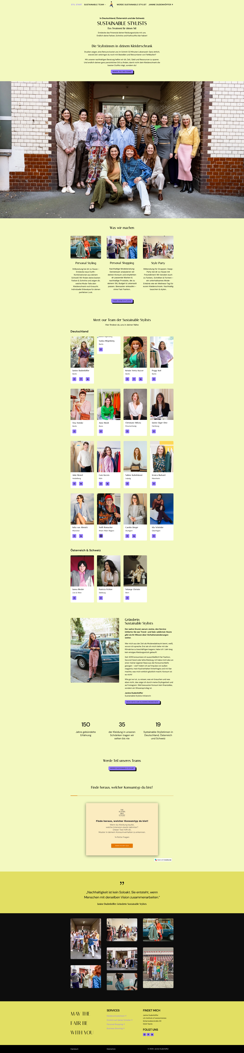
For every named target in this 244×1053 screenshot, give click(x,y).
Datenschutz (111, 1049)
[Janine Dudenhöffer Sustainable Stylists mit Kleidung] (158, 941)
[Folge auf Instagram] (144, 1034)
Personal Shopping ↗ (116, 1024)
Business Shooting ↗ (115, 1028)
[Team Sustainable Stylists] (86, 958)
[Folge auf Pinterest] (148, 1034)
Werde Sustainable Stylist (122, 768)
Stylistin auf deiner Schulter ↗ (119, 1020)
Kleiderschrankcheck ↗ (116, 1016)
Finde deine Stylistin (122, 301)
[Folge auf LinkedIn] (152, 1034)
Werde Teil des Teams (122, 72)
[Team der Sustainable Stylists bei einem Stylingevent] (158, 987)
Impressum (74, 1049)
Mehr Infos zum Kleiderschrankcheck (142, 702)
